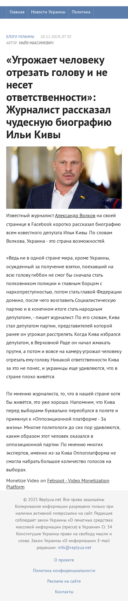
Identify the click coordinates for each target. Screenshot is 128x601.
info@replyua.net (74, 548)
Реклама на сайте (64, 581)
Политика (81, 12)
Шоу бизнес (20, 24)
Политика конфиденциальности (64, 571)
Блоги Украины (20, 37)
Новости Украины (48, 12)
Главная (17, 12)
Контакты (64, 592)
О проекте (64, 560)
